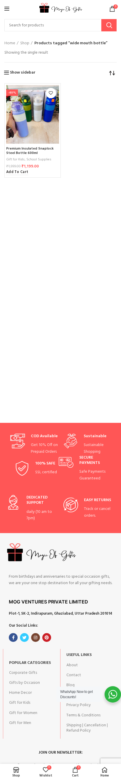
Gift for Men (20, 723)
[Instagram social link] (35, 637)
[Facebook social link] (13, 637)
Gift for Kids (15, 159)
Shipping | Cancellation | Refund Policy (87, 728)
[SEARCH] (109, 25)
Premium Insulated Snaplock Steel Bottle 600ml (30, 151)
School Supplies (38, 159)
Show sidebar (23, 73)
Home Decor (20, 692)
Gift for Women (23, 713)
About (72, 665)
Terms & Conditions (83, 715)
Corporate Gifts (23, 672)
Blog (70, 685)
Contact (73, 675)
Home (9, 43)
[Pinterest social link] (46, 637)
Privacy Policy (78, 705)
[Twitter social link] (24, 637)
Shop (24, 43)
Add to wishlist (51, 93)
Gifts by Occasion (24, 682)
